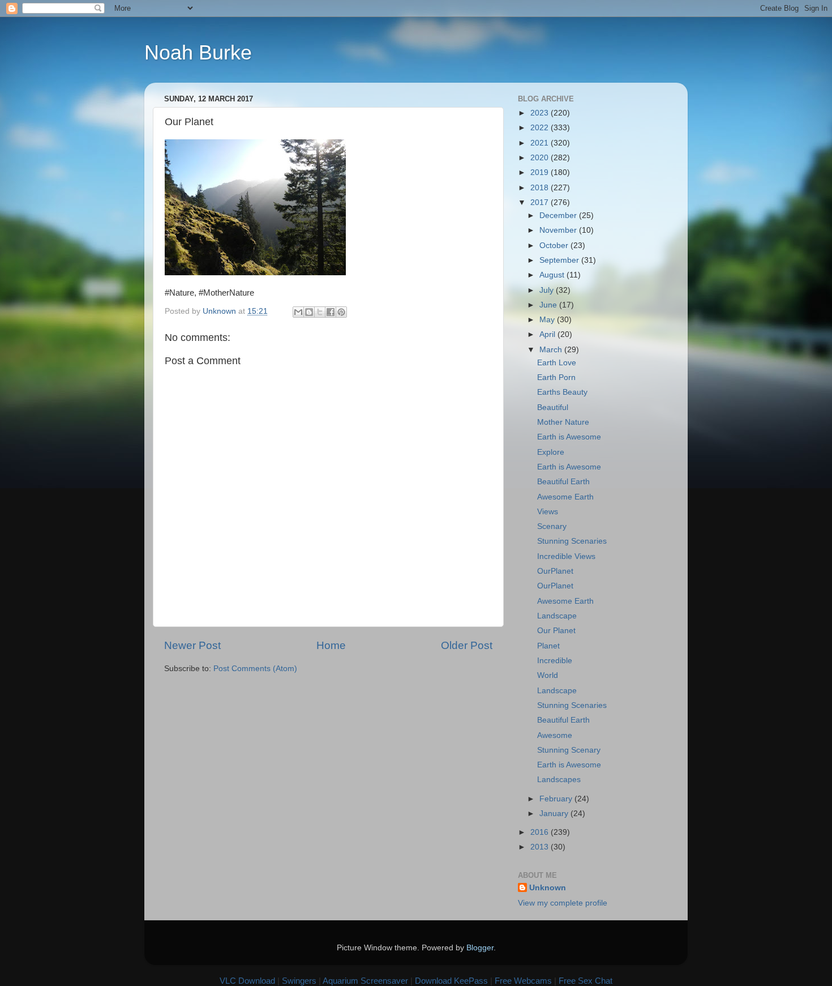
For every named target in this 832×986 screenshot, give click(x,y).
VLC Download (247, 980)
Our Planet (556, 630)
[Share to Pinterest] (341, 312)
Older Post (466, 645)
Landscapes (559, 779)
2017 (540, 202)
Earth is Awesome (569, 437)
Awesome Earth (565, 497)
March (551, 349)
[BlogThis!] (309, 312)
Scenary (552, 526)
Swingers (299, 980)
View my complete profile (562, 903)
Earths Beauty (562, 392)
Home (331, 645)
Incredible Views (566, 556)
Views (547, 511)
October (555, 245)
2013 (540, 847)
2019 (540, 172)
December (559, 215)
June (549, 305)
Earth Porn (556, 377)
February (556, 799)
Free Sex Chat (585, 980)
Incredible (554, 660)
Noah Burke (198, 52)
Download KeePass (451, 980)
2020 (540, 157)
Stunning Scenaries (572, 541)
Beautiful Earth (563, 481)
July (547, 290)
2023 (540, 113)
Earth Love (556, 362)
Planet (548, 646)
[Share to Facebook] (330, 312)
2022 (540, 127)
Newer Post (192, 645)
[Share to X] (319, 312)
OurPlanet (555, 571)
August (553, 275)
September (560, 260)
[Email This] (298, 312)
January (555, 813)
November (559, 230)
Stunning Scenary (569, 750)
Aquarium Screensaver (365, 980)
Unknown (547, 887)
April (548, 334)
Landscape (557, 616)
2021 (540, 143)
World (547, 675)
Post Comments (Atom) (255, 668)
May (548, 319)
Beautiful (552, 407)
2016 (540, 832)
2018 (540, 187)
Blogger (480, 948)
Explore (550, 452)
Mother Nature (563, 422)
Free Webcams (523, 980)
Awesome (554, 735)
